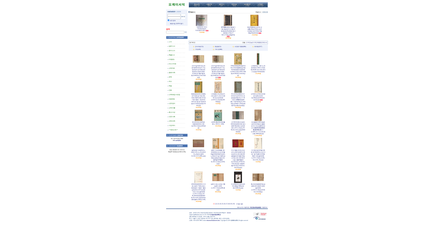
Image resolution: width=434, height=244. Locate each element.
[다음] (238, 204)
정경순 (229, 213)
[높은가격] (253, 42)
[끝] (242, 204)
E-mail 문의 (177, 140)
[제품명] (259, 42)
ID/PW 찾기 (179, 23)
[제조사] (264, 42)
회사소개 (240, 207)
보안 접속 (173, 20)
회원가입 (172, 23)
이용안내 (264, 207)
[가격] (248, 42)
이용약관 (246, 207)
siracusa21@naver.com (213, 220)
